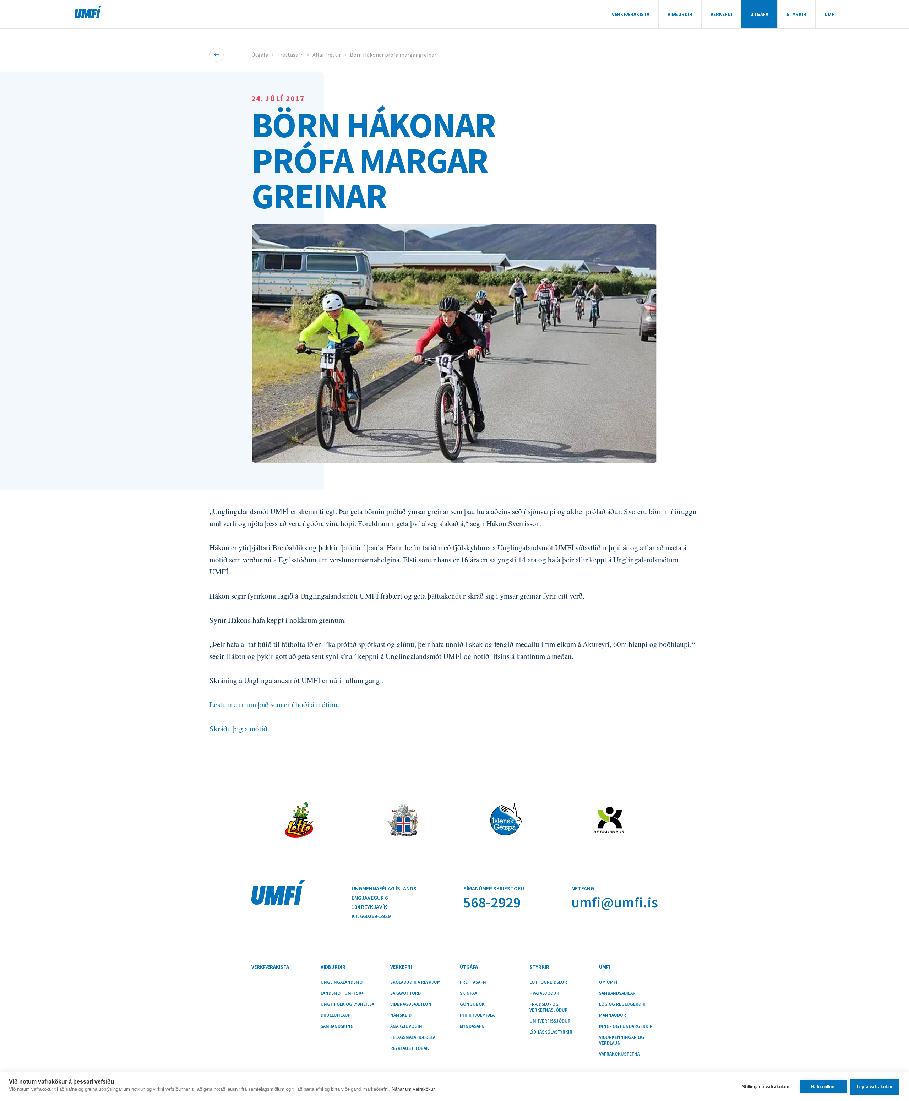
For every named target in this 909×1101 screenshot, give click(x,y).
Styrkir (796, 14)
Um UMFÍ (608, 982)
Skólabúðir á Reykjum (415, 982)
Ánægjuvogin (406, 1026)
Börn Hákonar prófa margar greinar (393, 54)
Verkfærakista (630, 14)
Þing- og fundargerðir (626, 1026)
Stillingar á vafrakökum (766, 1086)
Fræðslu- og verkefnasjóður (548, 1007)
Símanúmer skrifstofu (493, 888)
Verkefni (721, 14)
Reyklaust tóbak (409, 1048)
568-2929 (492, 902)
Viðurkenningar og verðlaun (621, 1040)
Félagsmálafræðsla (412, 1037)
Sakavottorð (405, 993)
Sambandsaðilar (617, 993)
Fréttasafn (290, 54)
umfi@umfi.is (614, 902)
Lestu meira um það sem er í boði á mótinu (273, 704)
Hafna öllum (823, 1086)
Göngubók (472, 1004)
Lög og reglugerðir (622, 1004)
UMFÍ (88, 12)
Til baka (216, 55)
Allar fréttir (326, 54)
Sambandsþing (337, 1026)
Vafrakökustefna (619, 1054)
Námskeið (401, 1015)
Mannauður (612, 1015)
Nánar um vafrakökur (413, 1089)
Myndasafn (472, 1026)
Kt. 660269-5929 (371, 916)
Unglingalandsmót (343, 982)
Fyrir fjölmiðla (477, 1015)
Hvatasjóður (544, 993)
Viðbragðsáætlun (410, 1004)
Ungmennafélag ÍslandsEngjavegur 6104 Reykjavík (384, 897)
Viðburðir (680, 14)
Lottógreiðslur (548, 982)
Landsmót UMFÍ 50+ (342, 993)
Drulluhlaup (336, 1015)
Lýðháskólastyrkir (550, 1032)
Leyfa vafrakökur (875, 1086)
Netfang (582, 888)
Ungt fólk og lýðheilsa (347, 1004)
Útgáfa (759, 14)
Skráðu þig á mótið (238, 729)
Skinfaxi (469, 993)
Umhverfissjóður (550, 1021)
